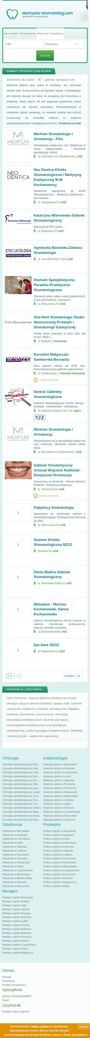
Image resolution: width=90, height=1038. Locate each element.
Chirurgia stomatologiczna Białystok (22, 811)
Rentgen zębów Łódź (14, 905)
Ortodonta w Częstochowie (17, 870)
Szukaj (45, 55)
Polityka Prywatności (14, 985)
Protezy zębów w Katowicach (59, 862)
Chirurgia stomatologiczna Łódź (20, 772)
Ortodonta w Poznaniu (15, 858)
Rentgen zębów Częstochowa (19, 944)
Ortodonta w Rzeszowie (15, 886)
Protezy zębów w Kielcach (58, 878)
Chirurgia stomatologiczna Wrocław (22, 776)
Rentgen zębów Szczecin (16, 917)
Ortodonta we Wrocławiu (16, 838)
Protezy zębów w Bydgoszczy (60, 882)
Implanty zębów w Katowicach (60, 792)
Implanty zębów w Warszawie (60, 764)
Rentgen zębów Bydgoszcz (17, 952)
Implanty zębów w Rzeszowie (60, 815)
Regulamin (8, 981)
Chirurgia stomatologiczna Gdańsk (22, 784)
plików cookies (40, 1026)
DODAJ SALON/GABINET (17, 996)
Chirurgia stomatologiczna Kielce (21, 815)
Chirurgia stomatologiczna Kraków (21, 768)
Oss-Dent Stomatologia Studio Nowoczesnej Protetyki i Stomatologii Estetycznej (59, 322)
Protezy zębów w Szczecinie (59, 858)
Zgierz (77, 410)
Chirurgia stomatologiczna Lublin (21, 792)
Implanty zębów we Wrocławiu (60, 772)
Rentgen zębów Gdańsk (16, 909)
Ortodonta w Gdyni (12, 866)
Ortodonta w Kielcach (14, 882)
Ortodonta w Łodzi (12, 842)
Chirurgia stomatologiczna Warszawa (23, 764)
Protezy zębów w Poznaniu (58, 846)
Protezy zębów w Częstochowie (61, 870)
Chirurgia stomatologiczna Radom (21, 819)
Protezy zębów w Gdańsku (58, 850)
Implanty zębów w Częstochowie (61, 811)
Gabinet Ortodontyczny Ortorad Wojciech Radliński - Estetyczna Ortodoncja (58, 470)
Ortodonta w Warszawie (15, 831)
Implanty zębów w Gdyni (57, 803)
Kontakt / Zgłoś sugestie (15, 1011)
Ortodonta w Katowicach (16, 862)
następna (69, 675)
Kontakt (6, 977)
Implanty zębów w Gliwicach (59, 819)
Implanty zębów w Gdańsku (59, 780)
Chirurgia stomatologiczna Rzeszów (22, 800)
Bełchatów (60, 341)
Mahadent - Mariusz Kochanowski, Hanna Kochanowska (51, 609)
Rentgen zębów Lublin (15, 921)
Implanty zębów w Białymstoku (60, 796)
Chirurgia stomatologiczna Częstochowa (25, 803)
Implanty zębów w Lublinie (58, 800)
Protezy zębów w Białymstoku (60, 866)
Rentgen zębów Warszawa (17, 897)
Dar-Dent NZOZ (46, 645)
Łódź (79, 156)
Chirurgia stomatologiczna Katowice (22, 788)
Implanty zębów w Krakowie (59, 768)
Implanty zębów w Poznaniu (59, 784)
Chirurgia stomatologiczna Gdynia (21, 807)
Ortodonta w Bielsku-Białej (17, 878)
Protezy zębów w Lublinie (57, 854)
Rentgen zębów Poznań (16, 925)
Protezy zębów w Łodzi (56, 838)
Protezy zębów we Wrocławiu (60, 842)
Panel (5, 1000)
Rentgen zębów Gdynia (15, 940)
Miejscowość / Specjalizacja (50, 33)
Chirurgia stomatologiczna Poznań (22, 780)
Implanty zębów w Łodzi (57, 776)
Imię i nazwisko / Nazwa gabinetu (20, 33)
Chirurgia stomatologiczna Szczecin (22, 796)
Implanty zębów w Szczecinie (60, 788)
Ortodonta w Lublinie (14, 850)
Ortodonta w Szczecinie (15, 854)
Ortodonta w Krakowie (14, 835)
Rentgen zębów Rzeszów (16, 936)
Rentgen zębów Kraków (16, 901)
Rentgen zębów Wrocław (16, 913)
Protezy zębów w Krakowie (58, 835)
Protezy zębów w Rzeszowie (59, 874)
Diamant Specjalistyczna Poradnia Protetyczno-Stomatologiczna (54, 285)
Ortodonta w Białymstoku (16, 874)
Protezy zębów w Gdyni (56, 886)
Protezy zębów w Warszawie (59, 831)
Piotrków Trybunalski (72, 373)
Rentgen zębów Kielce (15, 948)
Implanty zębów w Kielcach (58, 807)
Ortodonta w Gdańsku (14, 846)
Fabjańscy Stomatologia (54, 508)
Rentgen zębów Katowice (16, 929)
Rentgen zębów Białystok (16, 933)
